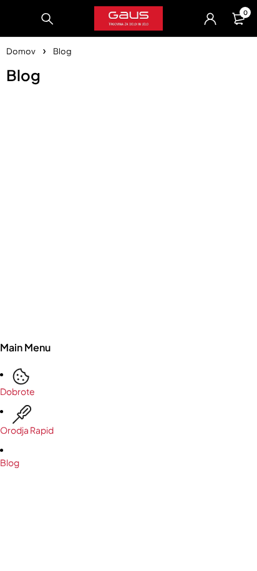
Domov (21, 51)
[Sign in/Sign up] (210, 18)
